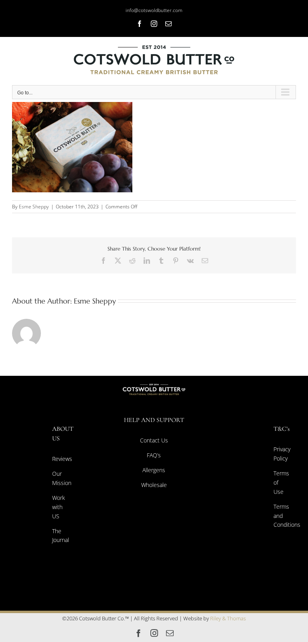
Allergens (153, 470)
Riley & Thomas (228, 618)
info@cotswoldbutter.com (154, 10)
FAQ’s (154, 455)
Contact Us (154, 440)
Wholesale (154, 485)
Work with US (58, 507)
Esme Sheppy (34, 206)
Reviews (62, 459)
